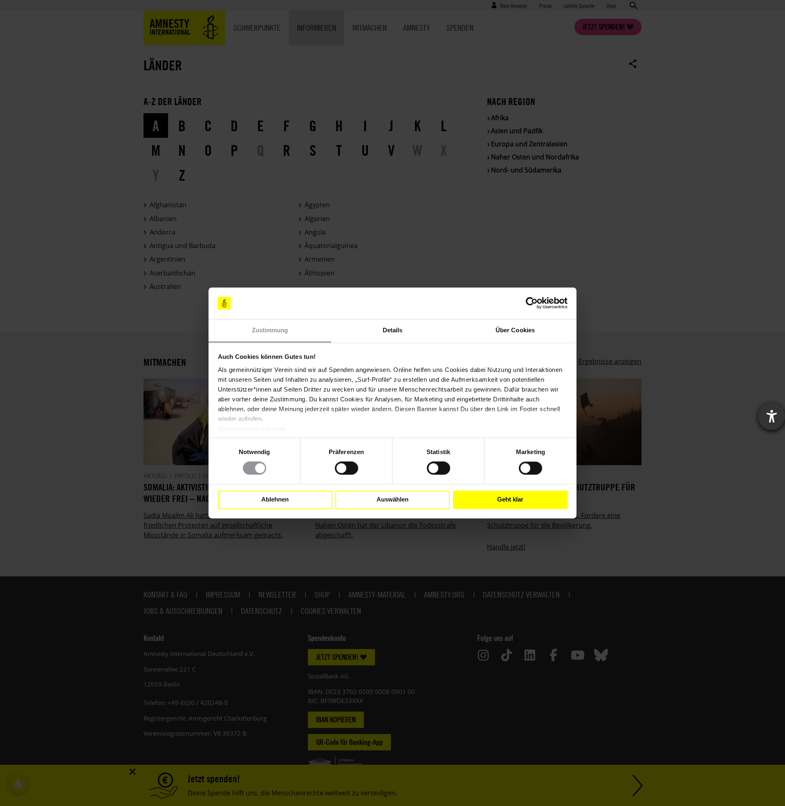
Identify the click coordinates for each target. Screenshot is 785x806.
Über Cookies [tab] (515, 330)
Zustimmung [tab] (270, 330)
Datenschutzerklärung (251, 428)
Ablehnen (275, 499)
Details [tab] (393, 330)
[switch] (346, 468)
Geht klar (510, 499)
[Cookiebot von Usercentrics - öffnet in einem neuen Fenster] (531, 303)
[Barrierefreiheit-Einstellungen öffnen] (771, 416)
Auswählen (392, 499)
